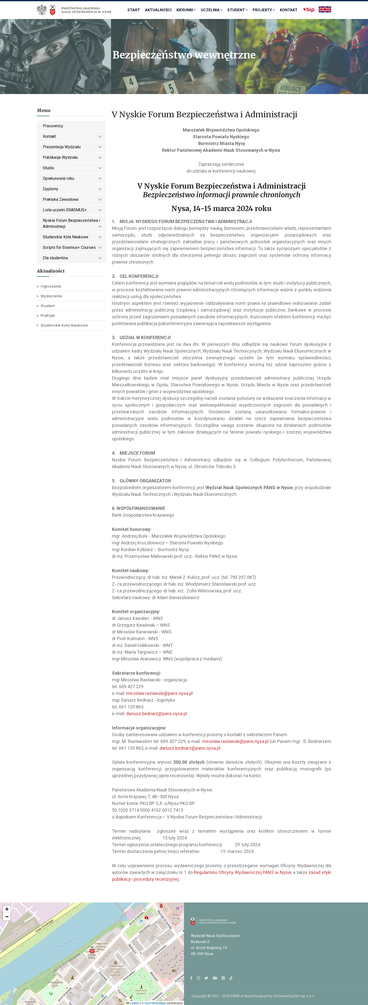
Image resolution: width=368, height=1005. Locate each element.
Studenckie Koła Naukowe (65, 237)
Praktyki (48, 315)
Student (236, 10)
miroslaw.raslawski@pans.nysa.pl (159, 693)
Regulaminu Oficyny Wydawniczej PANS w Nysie (242, 872)
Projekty (262, 10)
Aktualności (158, 10)
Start (133, 10)
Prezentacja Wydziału (62, 147)
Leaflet (134, 1003)
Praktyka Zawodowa (60, 199)
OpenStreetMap (155, 1003)
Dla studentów (55, 258)
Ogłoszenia (51, 286)
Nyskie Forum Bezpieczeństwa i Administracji (71, 223)
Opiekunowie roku (58, 178)
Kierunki (184, 10)
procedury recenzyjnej (156, 879)
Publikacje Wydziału (60, 157)
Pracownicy (53, 126)
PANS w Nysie (242, 996)
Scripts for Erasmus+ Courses (69, 247)
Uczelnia (210, 10)
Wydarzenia (51, 296)
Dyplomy (50, 189)
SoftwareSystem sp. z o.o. (294, 996)
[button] (92, 950)
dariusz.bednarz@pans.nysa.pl (156, 713)
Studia (48, 168)
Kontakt (288, 10)
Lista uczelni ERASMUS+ (65, 210)
